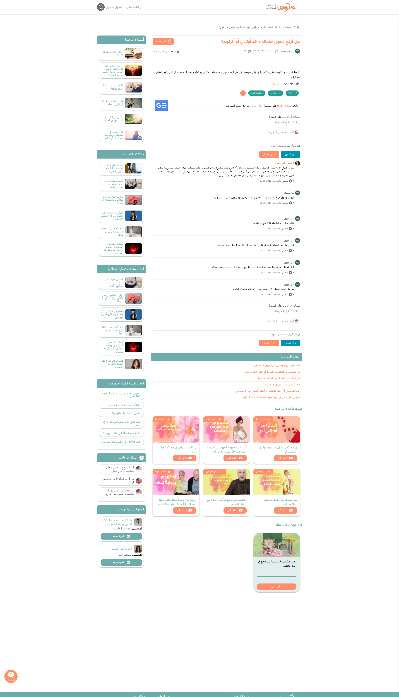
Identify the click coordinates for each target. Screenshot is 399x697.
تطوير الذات (286, 27)
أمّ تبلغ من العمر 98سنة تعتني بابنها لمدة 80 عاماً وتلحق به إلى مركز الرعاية (177, 502)
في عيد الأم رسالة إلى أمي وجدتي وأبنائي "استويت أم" (278, 449)
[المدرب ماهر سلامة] (297, 163)
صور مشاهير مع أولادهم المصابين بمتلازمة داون (279, 502)
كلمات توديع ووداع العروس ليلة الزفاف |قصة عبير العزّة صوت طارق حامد (227, 449)
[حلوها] (300, 7)
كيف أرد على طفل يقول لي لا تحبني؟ (282, 385)
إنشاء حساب (133, 7)
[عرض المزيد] (243, 93)
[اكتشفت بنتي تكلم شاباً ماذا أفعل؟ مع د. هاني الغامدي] (226, 482)
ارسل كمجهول (269, 154)
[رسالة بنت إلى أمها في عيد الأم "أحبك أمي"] (176, 429)
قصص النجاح (211, 419)
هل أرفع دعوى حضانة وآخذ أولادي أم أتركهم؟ (239, 27)
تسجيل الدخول (114, 7)
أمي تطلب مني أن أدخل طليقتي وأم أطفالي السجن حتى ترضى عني (268, 391)
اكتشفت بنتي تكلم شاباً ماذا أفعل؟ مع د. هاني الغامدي (227, 502)
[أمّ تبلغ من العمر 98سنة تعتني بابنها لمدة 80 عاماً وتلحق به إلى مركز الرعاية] (176, 482)
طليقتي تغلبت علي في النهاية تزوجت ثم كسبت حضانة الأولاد (271, 397)
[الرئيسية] (298, 27)
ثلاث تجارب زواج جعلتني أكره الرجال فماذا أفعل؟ (276, 365)
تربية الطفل (260, 471)
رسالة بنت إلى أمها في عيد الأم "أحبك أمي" (178, 449)
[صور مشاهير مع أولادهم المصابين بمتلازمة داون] (276, 482)
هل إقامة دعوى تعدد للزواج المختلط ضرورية (279, 378)
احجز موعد (119, 536)
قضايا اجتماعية (270, 27)
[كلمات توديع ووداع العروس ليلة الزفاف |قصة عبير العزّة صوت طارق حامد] (226, 429)
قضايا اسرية (260, 419)
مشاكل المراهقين (212, 471)
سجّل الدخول (290, 154)
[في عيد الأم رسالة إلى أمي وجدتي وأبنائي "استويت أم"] (276, 429)
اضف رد (276, 181)
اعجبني (285, 181)
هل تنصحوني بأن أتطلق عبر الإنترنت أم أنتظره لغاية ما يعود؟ (272, 372)
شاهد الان (283, 458)
